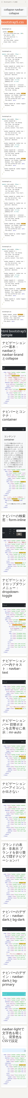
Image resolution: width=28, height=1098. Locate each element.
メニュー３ (14, 531)
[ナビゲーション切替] (24, 605)
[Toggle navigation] (25, 2)
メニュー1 (6, 533)
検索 (19, 534)
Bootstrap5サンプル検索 (10, 2)
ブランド (4, 605)
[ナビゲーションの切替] (24, 368)
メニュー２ (10, 531)
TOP (3, 368)
